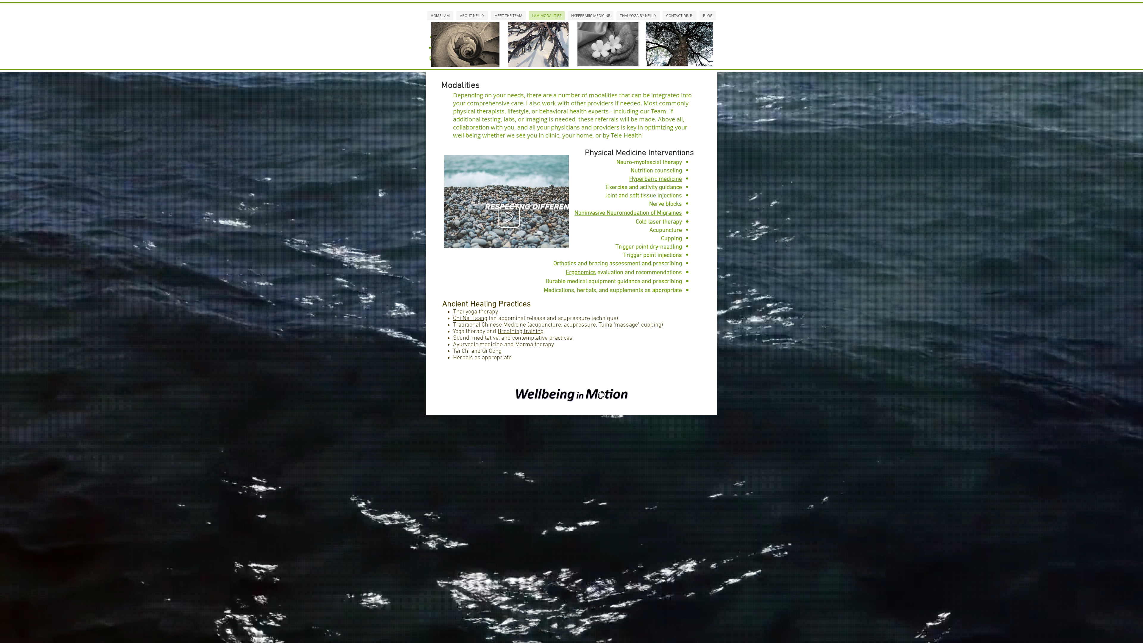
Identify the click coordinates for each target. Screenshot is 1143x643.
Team (658, 111)
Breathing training (521, 331)
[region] (506, 201)
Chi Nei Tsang (470, 318)
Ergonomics (581, 272)
